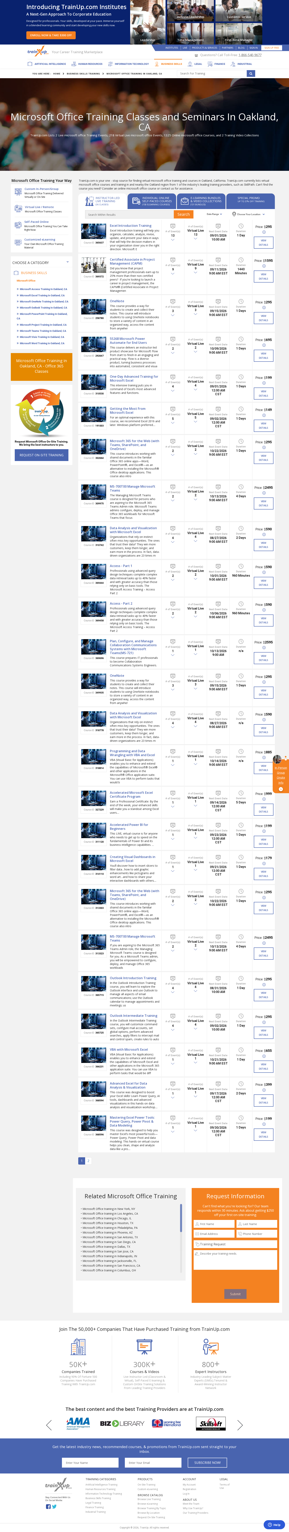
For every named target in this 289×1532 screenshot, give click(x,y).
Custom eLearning (148, 1489)
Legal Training (93, 1502)
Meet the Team (191, 1503)
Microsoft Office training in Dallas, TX (106, 1246)
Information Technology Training (104, 1493)
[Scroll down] (181, 1271)
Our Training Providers (195, 1512)
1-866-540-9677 (249, 55)
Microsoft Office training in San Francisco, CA (111, 1265)
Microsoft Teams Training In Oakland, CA (43, 330)
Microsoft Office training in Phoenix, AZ (108, 1232)
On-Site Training (146, 1484)
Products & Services (204, 47)
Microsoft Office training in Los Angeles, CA (110, 1213)
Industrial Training (96, 1511)
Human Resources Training (100, 1489)
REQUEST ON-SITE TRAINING (42, 455)
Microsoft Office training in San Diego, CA (109, 1242)
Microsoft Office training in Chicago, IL (107, 1218)
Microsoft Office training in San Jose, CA (108, 1251)
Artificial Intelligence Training (101, 1484)
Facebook (48, 1506)
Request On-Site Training (151, 1517)
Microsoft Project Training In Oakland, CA (43, 324)
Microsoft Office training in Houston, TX (108, 1223)
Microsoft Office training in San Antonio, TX (110, 1237)
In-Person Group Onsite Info (281, 778)
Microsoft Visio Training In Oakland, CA (42, 337)
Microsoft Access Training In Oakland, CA (43, 289)
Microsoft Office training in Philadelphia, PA (110, 1228)
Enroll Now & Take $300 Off (51, 35)
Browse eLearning (148, 1503)
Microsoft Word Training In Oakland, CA (42, 343)
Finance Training (95, 1507)
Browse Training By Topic (152, 1508)
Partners (227, 47)
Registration (189, 1489)
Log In (186, 1493)
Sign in (253, 47)
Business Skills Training (98, 1498)
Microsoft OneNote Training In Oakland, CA (44, 301)
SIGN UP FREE (271, 47)
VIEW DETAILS (263, 242)
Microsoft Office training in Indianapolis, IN (110, 1256)
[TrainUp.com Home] (39, 51)
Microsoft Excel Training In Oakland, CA (42, 295)
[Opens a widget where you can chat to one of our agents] (274, 1525)
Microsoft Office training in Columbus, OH (109, 1270)
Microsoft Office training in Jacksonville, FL (110, 1261)
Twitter (55, 1506)
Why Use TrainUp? (193, 1508)
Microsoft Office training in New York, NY (109, 1209)
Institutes (172, 47)
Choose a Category (30, 262)
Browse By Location (149, 1512)
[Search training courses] (251, 73)
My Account (189, 1484)
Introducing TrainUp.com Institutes (76, 7)
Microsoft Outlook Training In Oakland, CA (43, 307)
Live (185, 47)
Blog (241, 47)
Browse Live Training (149, 1499)
